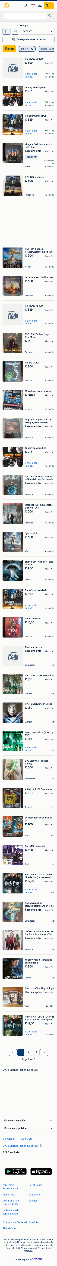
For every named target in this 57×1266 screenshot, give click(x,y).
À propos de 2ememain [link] (15, 1222)
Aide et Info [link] (9, 1194)
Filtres (11, 49)
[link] (6, 5)
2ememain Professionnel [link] (10, 1187)
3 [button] (36, 1052)
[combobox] (24, 16)
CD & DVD (24, 49)
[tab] (6, 31)
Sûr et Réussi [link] (35, 1185)
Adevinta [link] (33, 1222)
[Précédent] (13, 1052)
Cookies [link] (32, 1200)
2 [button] (28, 1052)
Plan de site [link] (9, 1228)
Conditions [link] (34, 1194)
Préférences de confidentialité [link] (11, 1212)
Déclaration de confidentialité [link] (11, 1202)
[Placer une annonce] (49, 5)
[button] (32, 5)
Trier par (24, 25)
